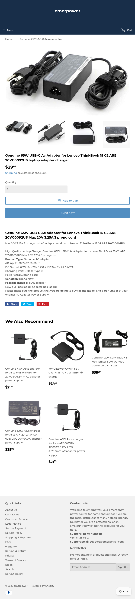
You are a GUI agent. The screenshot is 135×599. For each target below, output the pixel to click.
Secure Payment (15, 528)
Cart (129, 30)
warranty (11, 546)
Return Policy (13, 532)
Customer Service (16, 519)
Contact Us (12, 514)
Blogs (8, 564)
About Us (11, 510)
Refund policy (14, 574)
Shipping (11, 173)
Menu (10, 30)
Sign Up (122, 567)
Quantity (10, 182)
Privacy (9, 555)
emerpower (67, 10)
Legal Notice (13, 523)
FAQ (8, 542)
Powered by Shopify (42, 585)
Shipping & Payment (18, 537)
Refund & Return (16, 551)
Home (8, 39)
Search (9, 569)
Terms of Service (15, 560)
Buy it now (67, 213)
